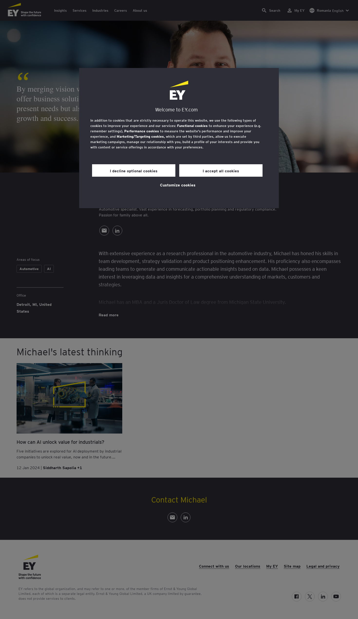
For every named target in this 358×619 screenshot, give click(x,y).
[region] (179, 138)
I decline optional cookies (134, 170)
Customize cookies (178, 184)
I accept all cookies (221, 170)
